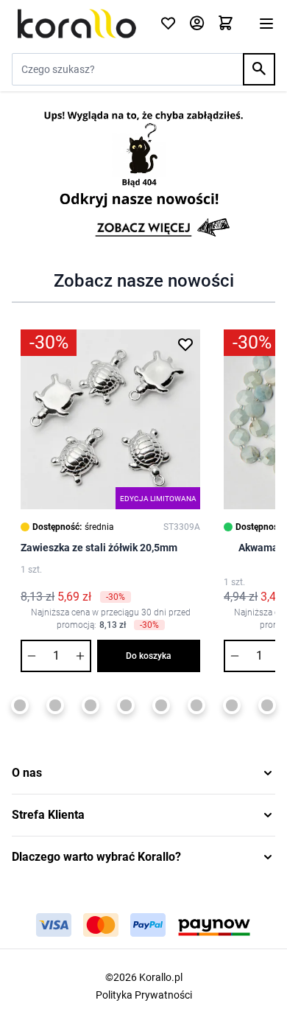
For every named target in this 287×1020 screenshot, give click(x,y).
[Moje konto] (196, 24)
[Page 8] (126, 705)
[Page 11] (232, 705)
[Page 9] (161, 705)
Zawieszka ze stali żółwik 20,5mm (99, 547)
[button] (143, 773)
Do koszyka (148, 656)
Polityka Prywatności (144, 995)
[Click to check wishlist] (168, 24)
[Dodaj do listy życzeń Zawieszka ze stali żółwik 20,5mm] (185, 344)
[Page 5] (20, 705)
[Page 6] (55, 705)
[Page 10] (196, 705)
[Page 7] (90, 705)
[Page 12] (267, 705)
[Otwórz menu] (266, 23)
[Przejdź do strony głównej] (77, 23)
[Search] (259, 69)
